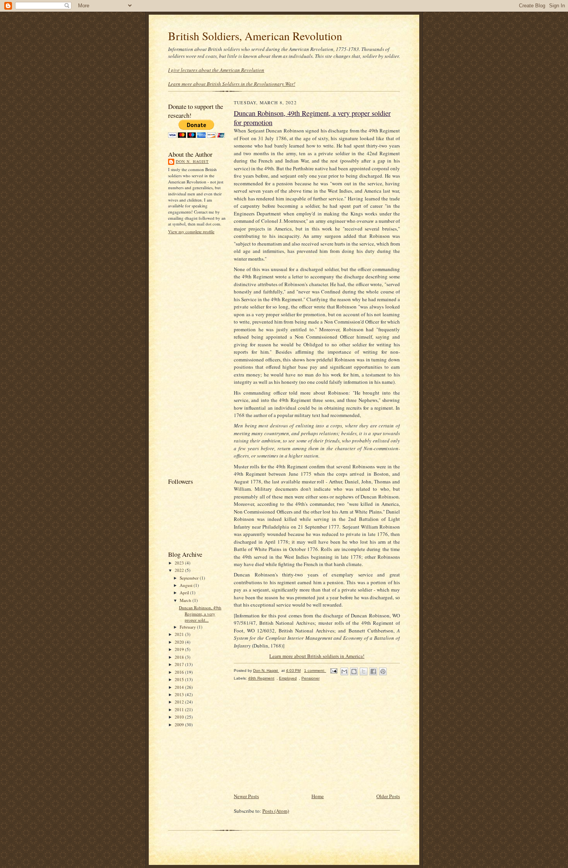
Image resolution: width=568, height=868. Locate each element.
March (186, 600)
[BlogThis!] (354, 671)
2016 (180, 672)
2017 (180, 664)
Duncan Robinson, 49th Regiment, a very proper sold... (200, 613)
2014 (180, 687)
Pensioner (310, 678)
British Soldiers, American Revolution (255, 35)
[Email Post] (333, 670)
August (187, 585)
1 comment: (315, 670)
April (185, 592)
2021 (180, 634)
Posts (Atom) (275, 810)
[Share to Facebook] (373, 671)
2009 (180, 724)
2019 (180, 649)
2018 (180, 657)
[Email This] (344, 671)
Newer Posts (246, 796)
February (188, 627)
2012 (180, 702)
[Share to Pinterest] (383, 671)
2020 (180, 642)
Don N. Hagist (192, 161)
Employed (288, 678)
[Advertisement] (199, 355)
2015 (180, 679)
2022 (180, 570)
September (190, 578)
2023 (180, 563)
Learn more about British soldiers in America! (316, 656)
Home (317, 796)
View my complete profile (191, 231)
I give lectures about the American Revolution (216, 69)
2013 (180, 694)
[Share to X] (363, 671)
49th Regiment (261, 678)
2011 (180, 709)
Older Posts (388, 796)
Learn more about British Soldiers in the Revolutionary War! (231, 83)
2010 (180, 717)
